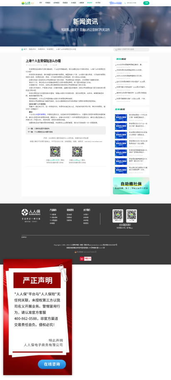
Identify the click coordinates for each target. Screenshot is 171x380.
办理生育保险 (41, 114)
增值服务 (65, 3)
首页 (40, 3)
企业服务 (73, 3)
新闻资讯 (89, 3)
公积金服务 (56, 3)
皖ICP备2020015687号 (110, 245)
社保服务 (47, 3)
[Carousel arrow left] (115, 186)
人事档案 (81, 3)
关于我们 (97, 3)
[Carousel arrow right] (146, 186)
